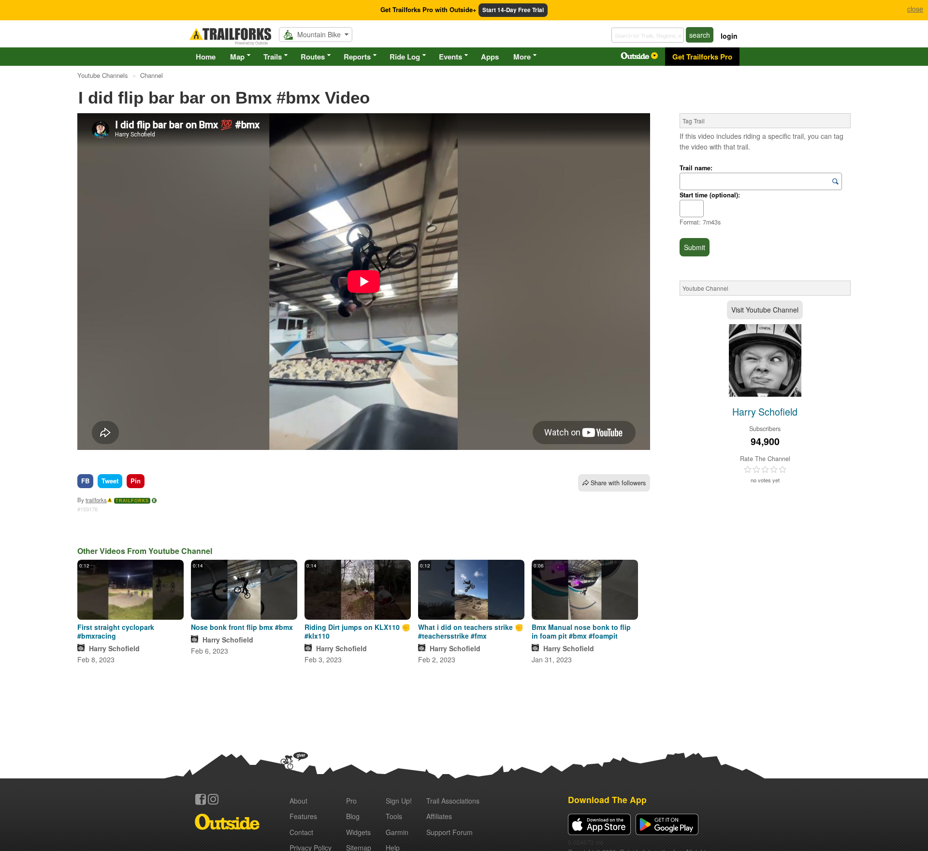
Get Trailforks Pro (702, 56)
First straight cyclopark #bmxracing (115, 631)
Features (303, 816)
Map (237, 56)
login (729, 36)
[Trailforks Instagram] (213, 799)
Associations (452, 801)
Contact (301, 832)
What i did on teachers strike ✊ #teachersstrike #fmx (470, 631)
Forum (449, 832)
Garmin (397, 832)
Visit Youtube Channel (764, 309)
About (298, 801)
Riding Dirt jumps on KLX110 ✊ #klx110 (357, 631)
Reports (357, 56)
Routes (313, 56)
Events (450, 56)
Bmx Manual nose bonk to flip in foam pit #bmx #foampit (581, 631)
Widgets (358, 832)
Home (206, 56)
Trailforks (132, 500)
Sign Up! (399, 801)
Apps (490, 56)
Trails (272, 56)
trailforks (96, 500)
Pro (351, 801)
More (522, 56)
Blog (353, 816)
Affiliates (439, 816)
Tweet (110, 480)
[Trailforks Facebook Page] (200, 799)
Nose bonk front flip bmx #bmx (242, 627)
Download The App (607, 799)
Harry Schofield (114, 648)
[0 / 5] (765, 469)
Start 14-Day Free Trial (513, 10)
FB (85, 480)
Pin (135, 480)
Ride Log (405, 56)
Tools (394, 816)
